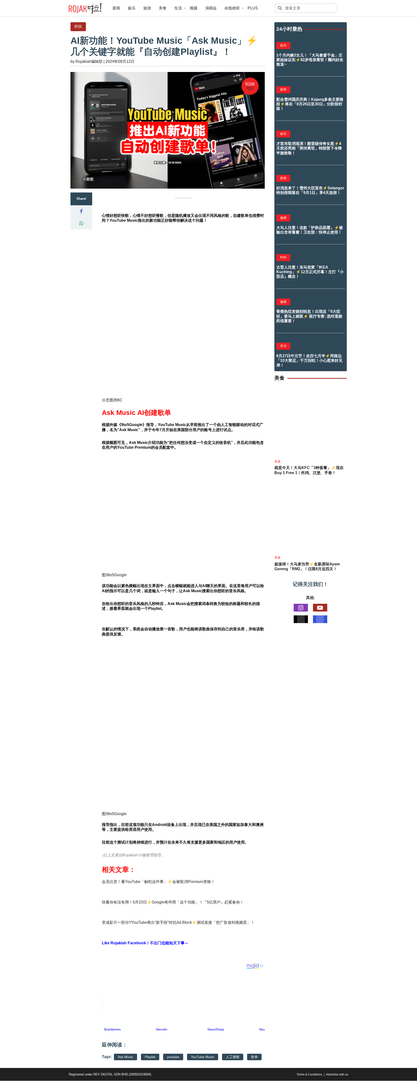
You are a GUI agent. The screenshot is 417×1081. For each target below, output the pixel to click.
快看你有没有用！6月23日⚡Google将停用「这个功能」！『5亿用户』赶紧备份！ (173, 902)
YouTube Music (202, 1057)
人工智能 (232, 1057)
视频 (193, 8)
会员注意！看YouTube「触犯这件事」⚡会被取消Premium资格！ (158, 882)
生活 (178, 8)
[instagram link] (301, 608)
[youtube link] (320, 608)
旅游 (147, 8)
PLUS (253, 8)
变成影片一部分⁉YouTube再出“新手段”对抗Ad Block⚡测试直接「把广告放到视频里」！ (178, 922)
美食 (163, 8)
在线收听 (232, 8)
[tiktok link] (301, 619)
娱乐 (132, 8)
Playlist (150, 1057)
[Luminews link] (320, 619)
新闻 (116, 8)
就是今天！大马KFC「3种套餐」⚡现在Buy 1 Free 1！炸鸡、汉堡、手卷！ (309, 470)
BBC (118, 400)
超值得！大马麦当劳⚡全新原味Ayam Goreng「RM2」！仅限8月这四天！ (307, 566)
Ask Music (125, 1057)
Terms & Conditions (309, 1074)
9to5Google (131, 425)
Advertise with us (337, 1074)
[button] (81, 211)
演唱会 (211, 8)
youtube (173, 1057)
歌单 (254, 1057)
